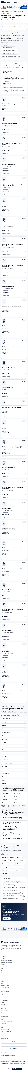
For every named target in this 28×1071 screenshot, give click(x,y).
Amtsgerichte (6, 11)
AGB (2, 1027)
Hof (11, 867)
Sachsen (3, 1004)
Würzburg (4, 867)
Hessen (2, 1002)
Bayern (11, 11)
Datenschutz (4, 1025)
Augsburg (4, 873)
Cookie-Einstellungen (6, 1031)
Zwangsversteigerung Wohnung (9, 50)
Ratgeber (3, 964)
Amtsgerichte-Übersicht (6, 962)
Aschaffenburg (14, 870)
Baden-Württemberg (5, 996)
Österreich (3, 970)
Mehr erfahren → (14, 1048)
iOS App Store (15, 1041)
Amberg (4, 863)
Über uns (3, 1019)
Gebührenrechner (5, 968)
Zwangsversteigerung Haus (8, 47)
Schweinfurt (19, 867)
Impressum (3, 1023)
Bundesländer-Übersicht (6, 960)
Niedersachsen (4, 1000)
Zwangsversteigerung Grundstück (9, 53)
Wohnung (3, 981)
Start (2, 11)
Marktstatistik (4, 966)
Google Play (15, 1045)
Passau (11, 863)
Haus (2, 979)
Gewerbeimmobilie (5, 985)
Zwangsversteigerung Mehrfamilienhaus (11, 59)
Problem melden (4, 1010)
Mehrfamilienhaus (5, 987)
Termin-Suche (4, 956)
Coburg (18, 857)
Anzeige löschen (5, 1012)
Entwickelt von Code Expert (7, 1055)
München (12, 860)
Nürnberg (21, 860)
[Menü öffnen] (25, 2)
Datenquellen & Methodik (6, 1021)
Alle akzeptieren (17, 1068)
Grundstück (3, 983)
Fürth (11, 857)
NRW (2, 998)
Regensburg (20, 863)
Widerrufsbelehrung (5, 1029)
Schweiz (3, 972)
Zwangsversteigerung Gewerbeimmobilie (11, 56)
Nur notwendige (6, 1068)
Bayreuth (4, 860)
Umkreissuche (4, 958)
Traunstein (4, 870)
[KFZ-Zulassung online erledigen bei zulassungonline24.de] (14, 7)
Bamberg (4, 857)
